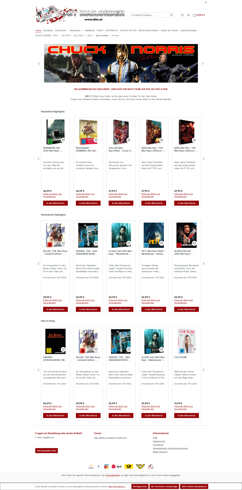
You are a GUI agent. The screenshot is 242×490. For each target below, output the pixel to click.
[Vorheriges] (39, 63)
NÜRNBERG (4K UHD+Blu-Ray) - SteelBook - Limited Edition (54, 149)
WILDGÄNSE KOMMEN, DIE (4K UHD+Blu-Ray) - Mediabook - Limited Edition (87, 149)
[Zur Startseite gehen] (80, 14)
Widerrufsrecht (160, 452)
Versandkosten (113, 475)
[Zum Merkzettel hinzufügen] (63, 140)
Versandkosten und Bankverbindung (170, 448)
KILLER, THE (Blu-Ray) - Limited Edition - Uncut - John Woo (55, 252)
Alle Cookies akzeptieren (194, 486)
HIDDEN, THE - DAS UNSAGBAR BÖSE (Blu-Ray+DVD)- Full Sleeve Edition (87, 252)
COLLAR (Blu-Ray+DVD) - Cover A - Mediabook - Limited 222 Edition (121, 149)
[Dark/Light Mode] (206, 2)
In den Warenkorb (55, 203)
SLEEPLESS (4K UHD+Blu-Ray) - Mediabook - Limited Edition (185, 252)
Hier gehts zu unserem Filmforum (110, 437)
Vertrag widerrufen (46, 450)
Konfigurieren (140, 486)
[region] (121, 63)
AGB (155, 437)
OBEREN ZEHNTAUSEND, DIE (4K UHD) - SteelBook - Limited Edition (55, 358)
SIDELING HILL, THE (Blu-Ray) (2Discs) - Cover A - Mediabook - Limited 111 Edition (153, 149)
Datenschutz (159, 441)
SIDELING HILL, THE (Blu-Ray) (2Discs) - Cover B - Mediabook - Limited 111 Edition (186, 149)
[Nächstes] (203, 63)
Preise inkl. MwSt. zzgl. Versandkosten (52, 195)
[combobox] (149, 15)
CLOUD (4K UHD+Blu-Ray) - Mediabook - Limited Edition (120, 252)
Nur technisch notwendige (164, 486)
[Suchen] (171, 15)
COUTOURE (180, 357)
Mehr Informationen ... (117, 486)
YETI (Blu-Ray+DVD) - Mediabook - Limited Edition (153, 252)
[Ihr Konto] (188, 15)
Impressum (158, 445)
